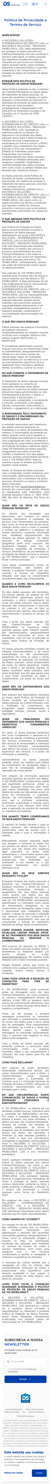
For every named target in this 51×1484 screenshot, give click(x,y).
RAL (23, 1412)
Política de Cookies (12, 1412)
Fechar (39, 1473)
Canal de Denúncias (36, 1412)
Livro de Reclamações (13, 1409)
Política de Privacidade (34, 1409)
